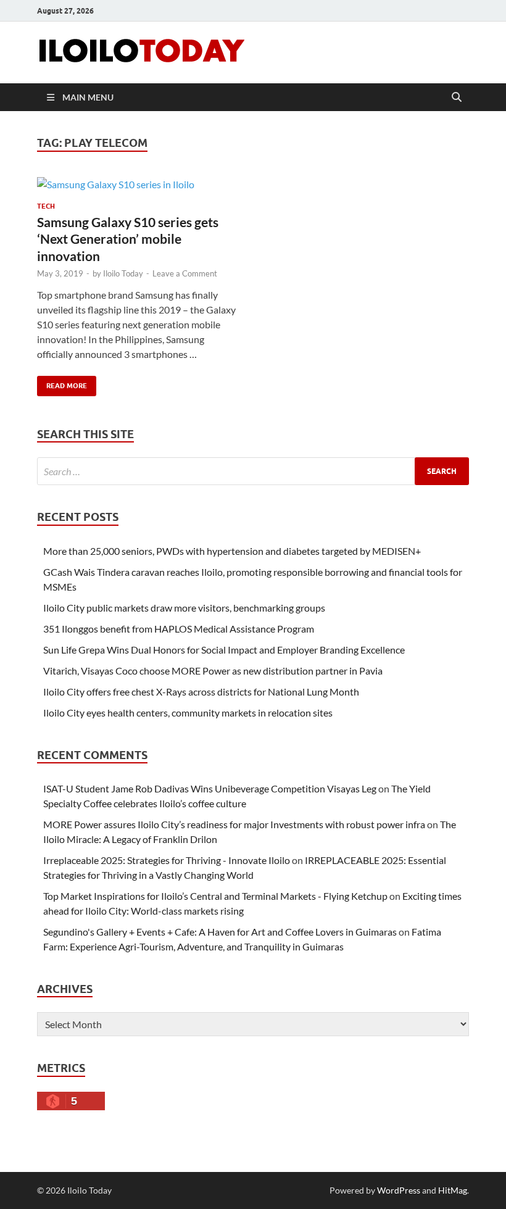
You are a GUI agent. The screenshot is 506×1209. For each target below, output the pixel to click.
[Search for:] (253, 471)
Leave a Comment (184, 273)
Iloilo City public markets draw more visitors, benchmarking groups (184, 607)
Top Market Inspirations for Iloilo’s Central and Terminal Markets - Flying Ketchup (215, 896)
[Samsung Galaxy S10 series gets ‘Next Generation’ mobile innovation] (139, 184)
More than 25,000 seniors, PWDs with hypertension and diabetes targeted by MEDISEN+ (232, 551)
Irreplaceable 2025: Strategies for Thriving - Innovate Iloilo (166, 860)
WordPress (398, 1190)
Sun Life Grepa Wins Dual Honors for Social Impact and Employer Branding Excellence (224, 649)
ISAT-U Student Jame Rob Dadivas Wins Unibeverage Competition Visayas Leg (209, 788)
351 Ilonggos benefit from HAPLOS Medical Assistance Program (178, 628)
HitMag (452, 1190)
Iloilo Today (123, 273)
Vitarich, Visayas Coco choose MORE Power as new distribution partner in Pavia (213, 670)
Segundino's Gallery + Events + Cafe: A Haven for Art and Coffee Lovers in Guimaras (220, 931)
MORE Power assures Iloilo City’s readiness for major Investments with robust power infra (234, 824)
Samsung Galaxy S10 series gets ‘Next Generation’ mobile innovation (127, 239)
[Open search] (456, 97)
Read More (62, 383)
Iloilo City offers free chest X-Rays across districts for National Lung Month (201, 691)
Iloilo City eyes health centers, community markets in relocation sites (188, 712)
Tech (46, 206)
